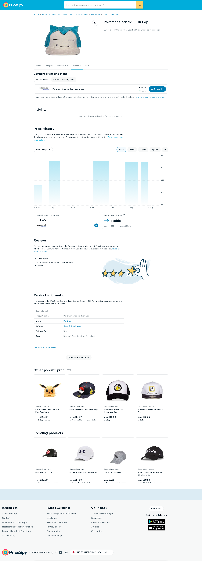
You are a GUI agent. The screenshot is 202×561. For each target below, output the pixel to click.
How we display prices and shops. (150, 97)
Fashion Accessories (79, 14)
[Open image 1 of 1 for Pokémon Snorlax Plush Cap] (63, 40)
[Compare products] (95, 23)
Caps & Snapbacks (111, 14)
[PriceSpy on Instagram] (66, 552)
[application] (101, 182)
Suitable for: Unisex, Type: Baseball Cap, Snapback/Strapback (132, 30)
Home (36, 14)
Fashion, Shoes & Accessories (54, 14)
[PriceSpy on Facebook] (60, 552)
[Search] (139, 5)
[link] (50, 398)
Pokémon (67, 321)
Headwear (95, 14)
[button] (42, 79)
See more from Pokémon (45, 347)
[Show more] (36, 89)
